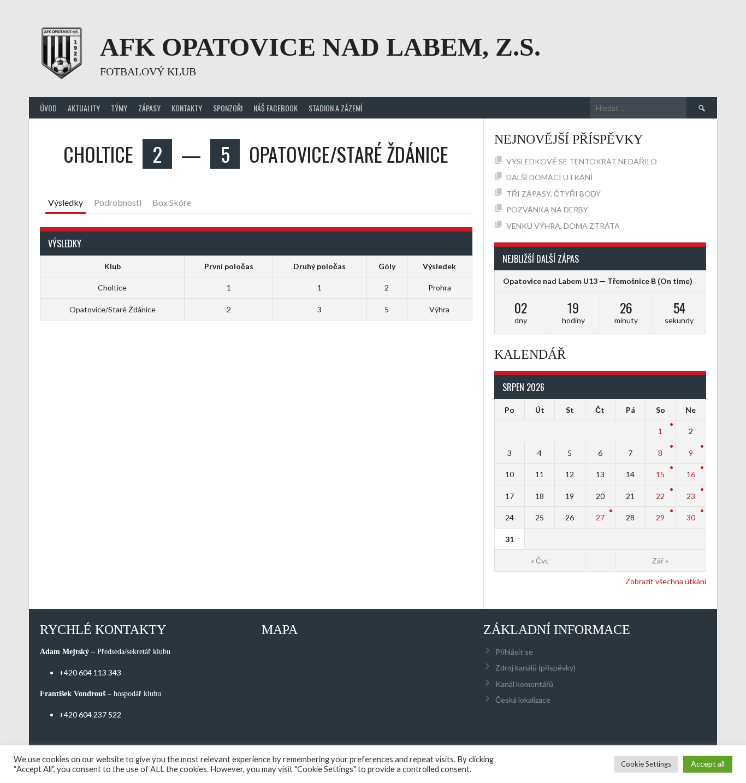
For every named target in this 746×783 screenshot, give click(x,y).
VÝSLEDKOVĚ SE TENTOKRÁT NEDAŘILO (581, 161)
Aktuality (84, 108)
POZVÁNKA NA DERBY (547, 209)
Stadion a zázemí (335, 108)
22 (660, 496)
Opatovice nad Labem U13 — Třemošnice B (579, 281)
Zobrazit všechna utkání (665, 581)
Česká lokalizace (522, 699)
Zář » (660, 560)
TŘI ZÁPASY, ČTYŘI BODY (553, 193)
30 (690, 517)
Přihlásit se (514, 651)
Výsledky (65, 202)
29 (660, 517)
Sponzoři (227, 108)
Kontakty (186, 108)
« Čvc (540, 560)
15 (660, 474)
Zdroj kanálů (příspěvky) (535, 667)
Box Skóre (171, 202)
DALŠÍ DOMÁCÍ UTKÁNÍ (549, 177)
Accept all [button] (708, 763)
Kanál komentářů (524, 684)
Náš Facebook (275, 108)
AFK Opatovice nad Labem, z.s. (320, 46)
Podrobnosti (117, 202)
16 (690, 474)
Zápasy (149, 108)
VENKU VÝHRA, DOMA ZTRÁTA (563, 225)
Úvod (48, 108)
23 (690, 496)
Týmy (119, 108)
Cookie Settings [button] (646, 764)
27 (600, 517)
